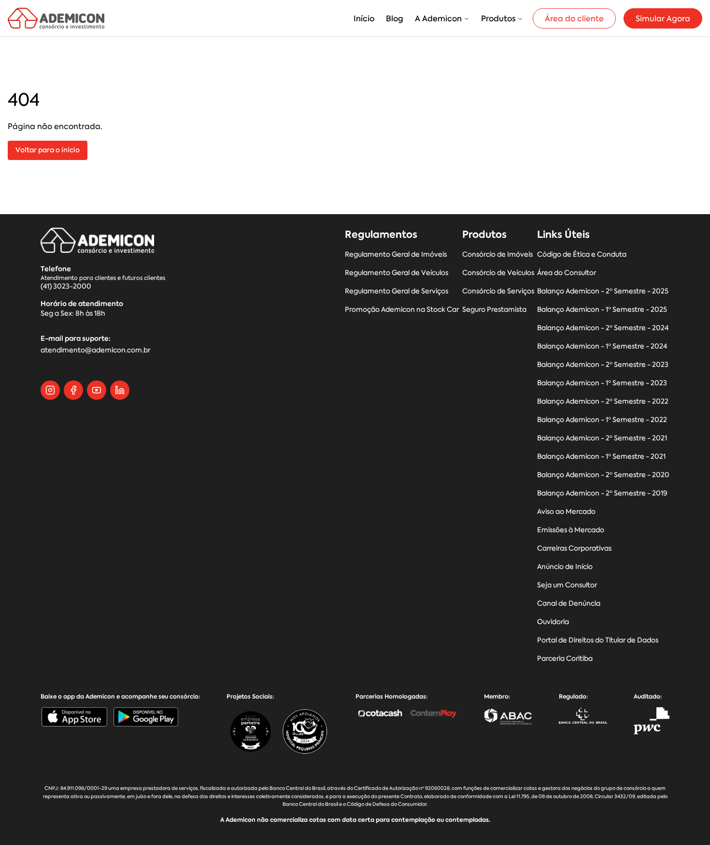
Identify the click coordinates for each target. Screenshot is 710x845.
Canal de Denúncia (568, 603)
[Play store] (146, 717)
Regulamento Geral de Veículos (396, 273)
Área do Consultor (566, 273)
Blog (394, 18)
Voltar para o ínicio (47, 150)
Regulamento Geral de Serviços (396, 291)
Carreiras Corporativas (574, 548)
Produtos (498, 18)
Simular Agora (663, 18)
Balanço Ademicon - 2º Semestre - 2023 (602, 365)
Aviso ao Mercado (566, 512)
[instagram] (50, 390)
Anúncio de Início (565, 567)
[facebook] (73, 390)
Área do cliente (574, 18)
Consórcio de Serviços (498, 291)
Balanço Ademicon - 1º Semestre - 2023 (602, 383)
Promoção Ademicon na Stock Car (402, 310)
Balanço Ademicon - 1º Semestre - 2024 (602, 346)
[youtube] (96, 390)
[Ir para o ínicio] (56, 18)
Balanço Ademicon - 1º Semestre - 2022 (602, 420)
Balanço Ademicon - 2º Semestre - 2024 (602, 328)
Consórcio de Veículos (498, 273)
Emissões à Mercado (570, 530)
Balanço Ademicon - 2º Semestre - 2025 (602, 291)
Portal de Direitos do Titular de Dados (597, 640)
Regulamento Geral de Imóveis (396, 254)
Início (364, 18)
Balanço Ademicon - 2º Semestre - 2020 (603, 475)
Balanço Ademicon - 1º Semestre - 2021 (601, 457)
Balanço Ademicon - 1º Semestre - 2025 (602, 310)
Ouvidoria (553, 622)
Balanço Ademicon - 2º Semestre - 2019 (602, 493)
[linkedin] (119, 390)
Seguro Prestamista (494, 310)
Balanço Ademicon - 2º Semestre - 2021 (602, 438)
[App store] (74, 717)
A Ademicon (438, 18)
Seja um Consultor (567, 585)
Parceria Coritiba (565, 659)
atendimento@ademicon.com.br (95, 350)
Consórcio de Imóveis (497, 254)
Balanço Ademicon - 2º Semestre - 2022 (602, 401)
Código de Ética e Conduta (581, 254)
